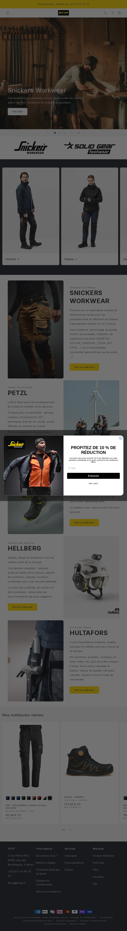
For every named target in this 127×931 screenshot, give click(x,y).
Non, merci (93, 483)
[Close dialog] (120, 438)
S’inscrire (93, 475)
